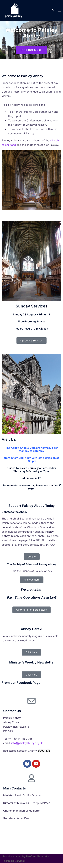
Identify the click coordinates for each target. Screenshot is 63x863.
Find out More (31, 49)
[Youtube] (36, 764)
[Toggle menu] (59, 10)
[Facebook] (27, 764)
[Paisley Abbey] (13, 10)
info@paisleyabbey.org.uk (27, 743)
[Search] (52, 10)
